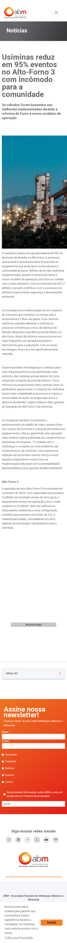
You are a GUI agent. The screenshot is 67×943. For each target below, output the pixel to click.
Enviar (7, 803)
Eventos (9, 775)
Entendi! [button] (51, 922)
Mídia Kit (12, 673)
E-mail (5, 741)
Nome (5, 731)
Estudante (10, 761)
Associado (11, 754)
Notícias (9, 768)
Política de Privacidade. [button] (19, 937)
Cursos (9, 781)
